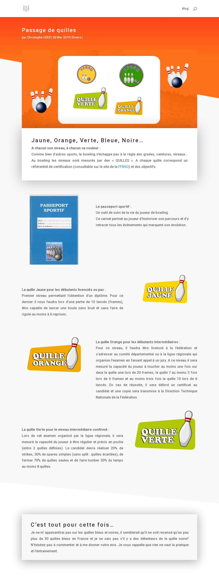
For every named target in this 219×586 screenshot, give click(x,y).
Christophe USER (39, 37)
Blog (185, 8)
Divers (76, 37)
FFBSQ (123, 167)
